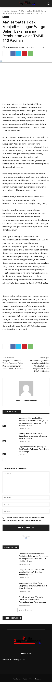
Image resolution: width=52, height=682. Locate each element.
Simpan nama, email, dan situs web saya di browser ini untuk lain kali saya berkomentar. (23, 519)
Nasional (14, 11)
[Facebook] (13, 53)
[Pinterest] (24, 53)
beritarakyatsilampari (16, 47)
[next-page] (8, 459)
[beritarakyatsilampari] (4, 47)
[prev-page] (4, 459)
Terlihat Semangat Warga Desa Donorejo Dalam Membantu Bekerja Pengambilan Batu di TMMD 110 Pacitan (39, 365)
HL (4, 426)
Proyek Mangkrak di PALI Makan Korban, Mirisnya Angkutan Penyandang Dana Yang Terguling (32, 599)
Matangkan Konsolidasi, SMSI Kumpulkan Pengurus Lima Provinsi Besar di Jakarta (33, 435)
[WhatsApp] (30, 53)
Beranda (6, 11)
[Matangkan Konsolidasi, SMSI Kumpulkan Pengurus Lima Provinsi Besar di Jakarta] (10, 437)
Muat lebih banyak (25, 610)
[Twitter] (18, 53)
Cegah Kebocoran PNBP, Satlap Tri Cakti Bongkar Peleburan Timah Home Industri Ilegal (34, 449)
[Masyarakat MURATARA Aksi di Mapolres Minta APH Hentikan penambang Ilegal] (10, 573)
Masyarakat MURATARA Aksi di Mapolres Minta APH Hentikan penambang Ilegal (31, 572)
